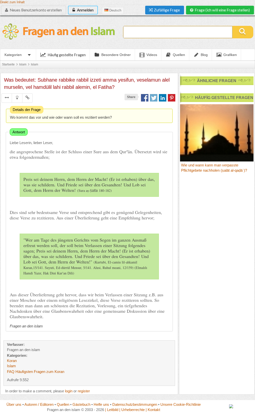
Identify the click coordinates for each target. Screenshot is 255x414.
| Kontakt (153, 410)
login (68, 391)
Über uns (13, 404)
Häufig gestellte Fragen (67, 54)
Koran (12, 361)
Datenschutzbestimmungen (134, 404)
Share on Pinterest (171, 98)
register (84, 391)
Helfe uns (101, 404)
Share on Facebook (144, 98)
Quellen (63, 404)
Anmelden (85, 10)
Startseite (8, 64)
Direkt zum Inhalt (12, 2)
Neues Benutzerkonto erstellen (35, 10)
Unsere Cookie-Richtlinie (180, 404)
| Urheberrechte (132, 410)
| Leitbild (111, 410)
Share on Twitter (153, 98)
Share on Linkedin (162, 98)
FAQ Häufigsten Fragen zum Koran (35, 371)
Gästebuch (81, 404)
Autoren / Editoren (39, 404)
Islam (22, 64)
